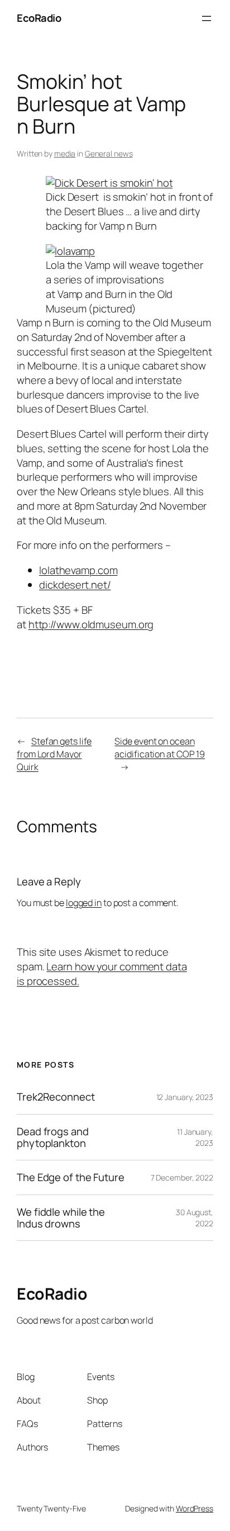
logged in (84, 903)
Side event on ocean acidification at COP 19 (159, 747)
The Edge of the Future (70, 1177)
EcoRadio (39, 18)
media (65, 153)
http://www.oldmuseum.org (91, 624)
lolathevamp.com (78, 570)
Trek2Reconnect (56, 1097)
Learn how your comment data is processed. (102, 973)
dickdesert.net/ (75, 584)
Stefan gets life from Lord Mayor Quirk (54, 753)
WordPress (194, 1508)
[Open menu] (206, 18)
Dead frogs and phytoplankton (53, 1137)
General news (109, 153)
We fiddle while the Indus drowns (61, 1217)
